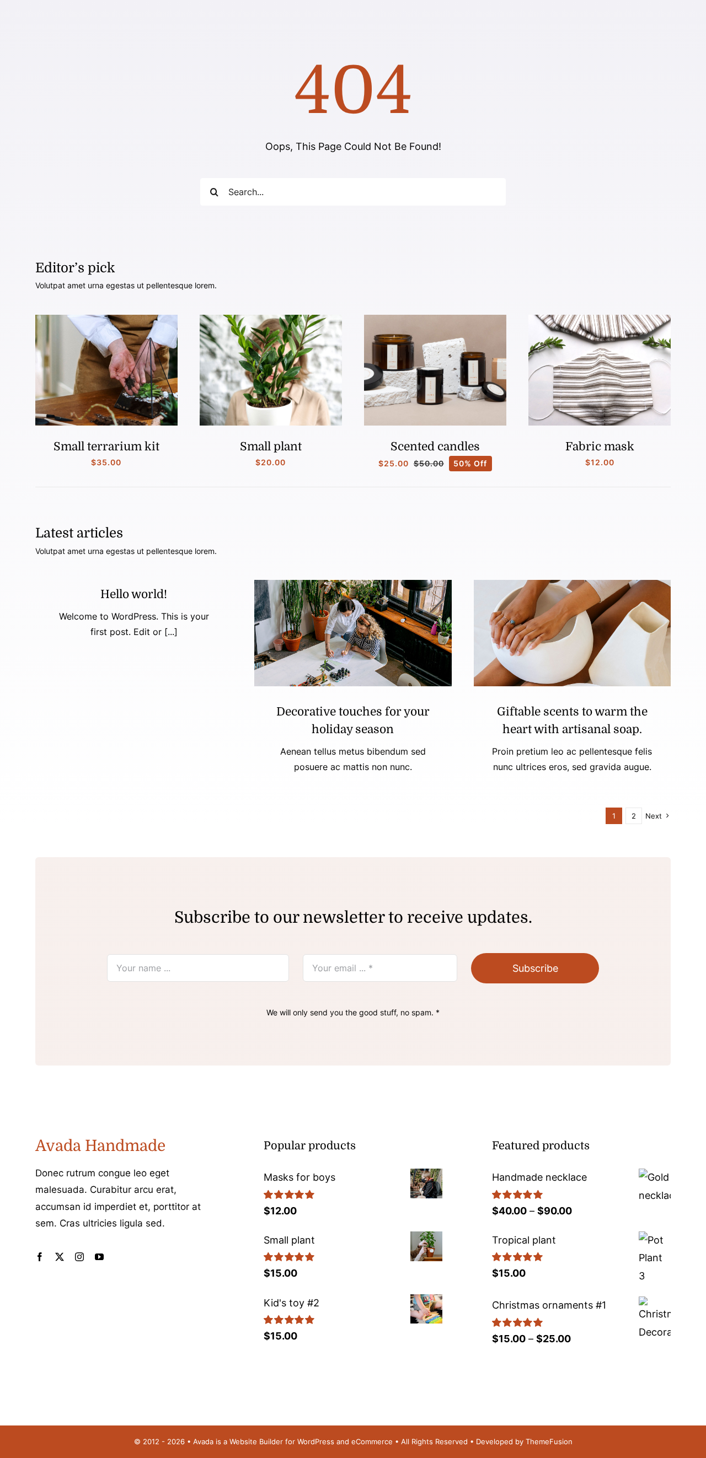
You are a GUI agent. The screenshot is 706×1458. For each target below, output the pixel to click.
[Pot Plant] (271, 319)
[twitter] (59, 1256)
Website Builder (256, 1441)
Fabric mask (599, 446)
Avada (203, 1441)
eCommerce (372, 1441)
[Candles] (435, 319)
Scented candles (435, 446)
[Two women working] (352, 584)
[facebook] (39, 1256)
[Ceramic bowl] (572, 584)
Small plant (271, 446)
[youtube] (99, 1256)
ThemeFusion (549, 1441)
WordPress (315, 1441)
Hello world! (133, 594)
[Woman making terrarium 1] (106, 319)
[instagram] (79, 1256)
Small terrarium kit (106, 446)
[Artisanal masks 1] (599, 319)
